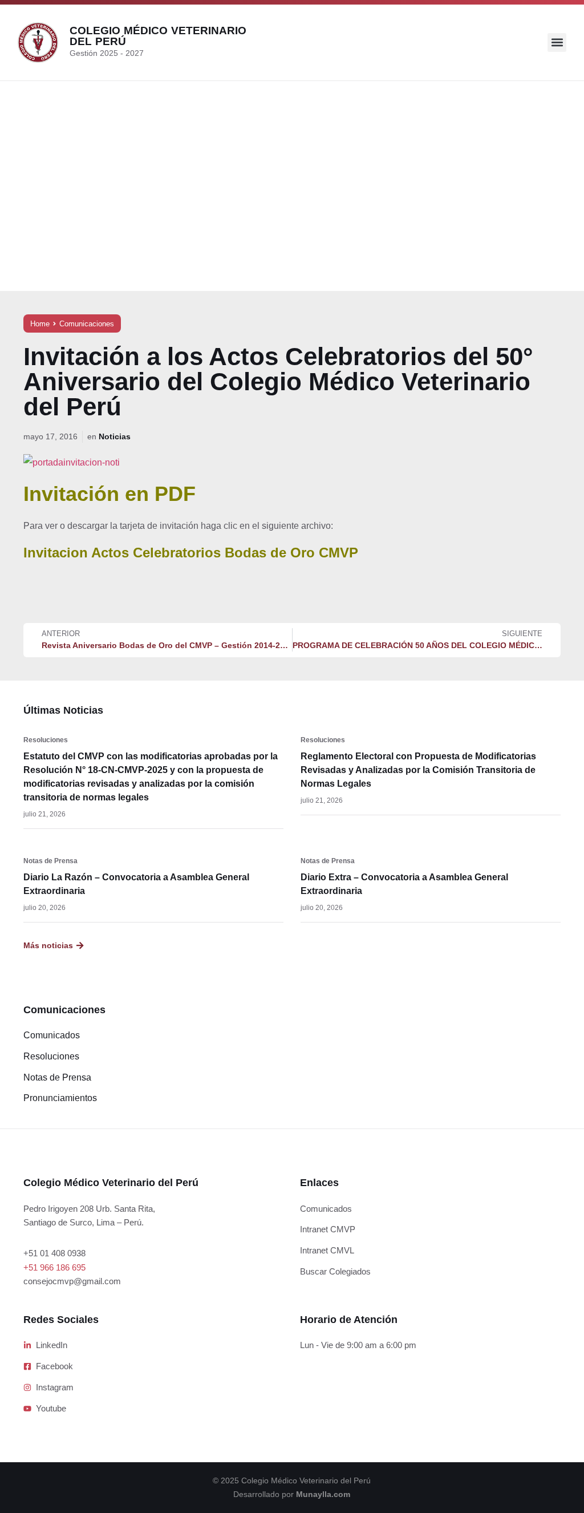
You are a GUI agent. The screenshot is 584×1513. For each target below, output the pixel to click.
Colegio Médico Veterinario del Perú (158, 36)
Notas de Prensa (50, 861)
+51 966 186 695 (54, 1267)
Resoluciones (45, 740)
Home (40, 323)
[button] (557, 42)
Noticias (115, 436)
